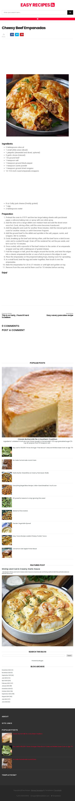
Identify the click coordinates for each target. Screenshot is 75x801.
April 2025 (5, 680)
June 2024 (5, 702)
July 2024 (4, 699)
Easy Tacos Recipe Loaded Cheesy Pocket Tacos (29, 536)
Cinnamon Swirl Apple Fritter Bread (25, 549)
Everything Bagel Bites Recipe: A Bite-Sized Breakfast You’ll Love (34, 486)
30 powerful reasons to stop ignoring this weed (29, 498)
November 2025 (6, 672)
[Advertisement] (37, 54)
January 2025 (5, 686)
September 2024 (6, 694)
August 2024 (5, 696)
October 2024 (5, 691)
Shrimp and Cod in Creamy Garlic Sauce (21, 569)
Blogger (41, 660)
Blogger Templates (37, 790)
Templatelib (58, 790)
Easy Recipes (36, 5)
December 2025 (6, 670)
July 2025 (4, 678)
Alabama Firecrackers (20, 511)
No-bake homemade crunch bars (24, 460)
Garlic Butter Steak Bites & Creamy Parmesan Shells (31, 473)
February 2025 (6, 683)
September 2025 (6, 675)
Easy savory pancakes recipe (60, 315)
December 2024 (6, 688)
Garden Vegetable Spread (22, 523)
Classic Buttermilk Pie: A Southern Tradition (37, 439)
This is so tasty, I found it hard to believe (15, 316)
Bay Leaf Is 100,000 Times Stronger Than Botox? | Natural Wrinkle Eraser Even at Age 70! (43, 448)
